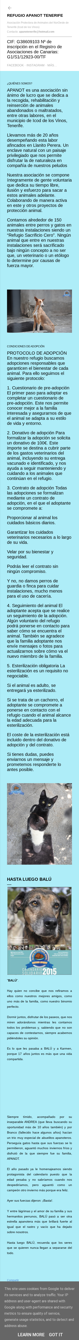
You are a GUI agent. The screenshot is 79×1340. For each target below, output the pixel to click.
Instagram (36, 65)
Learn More (31, 1334)
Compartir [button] (13, 1280)
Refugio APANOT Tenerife (35, 15)
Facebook (15, 65)
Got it (56, 1334)
